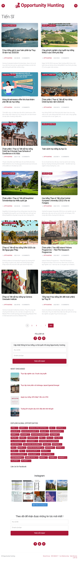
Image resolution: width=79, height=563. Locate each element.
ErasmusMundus (56, 431)
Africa (14, 428)
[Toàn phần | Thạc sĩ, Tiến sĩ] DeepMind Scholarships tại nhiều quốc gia (17, 199)
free (42, 437)
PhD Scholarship (33, 451)
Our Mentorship (64, 556)
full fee (58, 437)
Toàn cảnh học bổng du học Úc (54, 149)
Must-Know (46, 556)
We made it (26, 460)
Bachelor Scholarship (30, 431)
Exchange (25, 434)
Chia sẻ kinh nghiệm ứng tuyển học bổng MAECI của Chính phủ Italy (58, 51)
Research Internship (19, 454)
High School (16, 444)
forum (23, 437)
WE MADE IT (54, 556)
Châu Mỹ (12, 173)
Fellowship (54, 434)
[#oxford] (51, 485)
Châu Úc (44, 124)
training (52, 457)
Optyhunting (8, 58)
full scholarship (18, 441)
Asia (52, 428)
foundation (33, 437)
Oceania (60, 447)
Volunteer (15, 460)
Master (22, 447)
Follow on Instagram (40, 505)
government (32, 441)
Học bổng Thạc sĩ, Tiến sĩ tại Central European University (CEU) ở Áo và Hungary (56, 200)
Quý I (50, 173)
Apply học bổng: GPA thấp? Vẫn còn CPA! (34, 397)
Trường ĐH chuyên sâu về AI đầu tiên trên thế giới (37, 409)
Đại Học (13, 74)
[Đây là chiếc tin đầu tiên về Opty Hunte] (28, 485)
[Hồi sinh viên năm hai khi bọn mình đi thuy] (28, 496)
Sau (51, 325)
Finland (14, 437)
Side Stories (73, 556)
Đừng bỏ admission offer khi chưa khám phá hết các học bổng (18, 100)
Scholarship (34, 454)
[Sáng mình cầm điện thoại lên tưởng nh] (17, 496)
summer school (32, 457)
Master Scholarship (36, 447)
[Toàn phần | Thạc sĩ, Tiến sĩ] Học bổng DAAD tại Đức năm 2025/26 (57, 100)
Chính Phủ (12, 25)
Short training (48, 454)
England (44, 431)
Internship (57, 444)
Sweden (43, 457)
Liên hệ (75, 557)
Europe (15, 434)
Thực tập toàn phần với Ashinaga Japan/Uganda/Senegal (40, 385)
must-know (50, 447)
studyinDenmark (17, 457)
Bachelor (15, 431)
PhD (22, 451)
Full (50, 437)
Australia (61, 428)
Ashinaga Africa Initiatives (38, 428)
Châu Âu (5, 25)
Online (14, 451)
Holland (46, 444)
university (62, 457)
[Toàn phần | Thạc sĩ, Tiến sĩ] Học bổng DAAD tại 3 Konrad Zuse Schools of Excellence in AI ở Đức (17, 151)
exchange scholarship (40, 434)
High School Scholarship (32, 444)
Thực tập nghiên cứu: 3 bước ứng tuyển (34, 374)
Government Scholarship (49, 441)
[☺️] (62, 496)
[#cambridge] (62, 485)
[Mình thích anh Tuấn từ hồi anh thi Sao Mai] (51, 496)
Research (46, 451)
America (23, 428)
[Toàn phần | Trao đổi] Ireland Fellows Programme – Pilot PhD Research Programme (57, 249)
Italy (13, 447)
